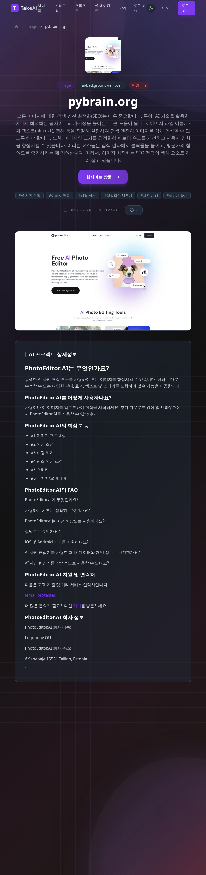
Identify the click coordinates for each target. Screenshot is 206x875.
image (32, 26)
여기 (77, 605)
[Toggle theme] (151, 8)
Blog (122, 8)
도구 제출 (139, 8)
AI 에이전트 (102, 8)
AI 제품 (42, 8)
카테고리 (60, 8)
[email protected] (41, 595)
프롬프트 (80, 8)
